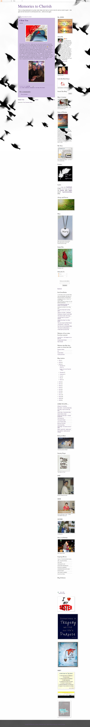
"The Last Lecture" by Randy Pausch (65, 322)
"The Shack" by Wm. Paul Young (64, 315)
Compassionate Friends (62, 340)
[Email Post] (33, 86)
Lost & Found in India (62, 421)
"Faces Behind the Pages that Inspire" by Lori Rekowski (63, 305)
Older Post (52, 99)
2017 (60, 383)
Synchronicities (67, 192)
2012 (60, 392)
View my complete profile (62, 61)
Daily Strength (60, 341)
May (61, 377)
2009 (60, 398)
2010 (60, 396)
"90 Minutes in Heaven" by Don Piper (65, 314)
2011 (60, 394)
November (62, 372)
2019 (60, 364)
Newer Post (21, 99)
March (61, 379)
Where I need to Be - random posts (64, 429)
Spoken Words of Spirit (62, 413)
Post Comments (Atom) (27, 102)
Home (36, 99)
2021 (60, 360)
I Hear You (23, 20)
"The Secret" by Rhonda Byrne (63, 327)
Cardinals (69, 187)
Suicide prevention (61, 354)
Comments (61, 276)
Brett (23, 87)
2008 (60, 400)
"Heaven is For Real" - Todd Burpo (64, 312)
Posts (60, 274)
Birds (62, 187)
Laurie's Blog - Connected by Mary (64, 412)
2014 (60, 389)
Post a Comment (24, 94)
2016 (60, 385)
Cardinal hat (27, 87)
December (62, 365)
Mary (38, 87)
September (62, 374)
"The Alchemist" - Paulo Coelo (63, 324)
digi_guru (55, 724)
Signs (70, 190)
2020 (60, 362)
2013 (60, 391)
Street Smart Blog (61, 425)
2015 (60, 387)
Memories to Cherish (35, 6)
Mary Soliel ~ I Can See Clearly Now (64, 407)
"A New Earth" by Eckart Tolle (63, 329)
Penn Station (42, 87)
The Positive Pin (61, 418)
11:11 (58, 187)
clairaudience (32, 87)
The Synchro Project (61, 419)
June (61, 376)
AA (58, 351)
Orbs (66, 188)
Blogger (63, 724)
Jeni (36, 87)
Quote (62, 190)
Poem (70, 188)
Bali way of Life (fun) (61, 423)
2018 (60, 381)
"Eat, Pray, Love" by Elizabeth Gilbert (65, 326)
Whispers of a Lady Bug (62, 406)
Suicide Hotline (60, 352)
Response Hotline (61, 349)
